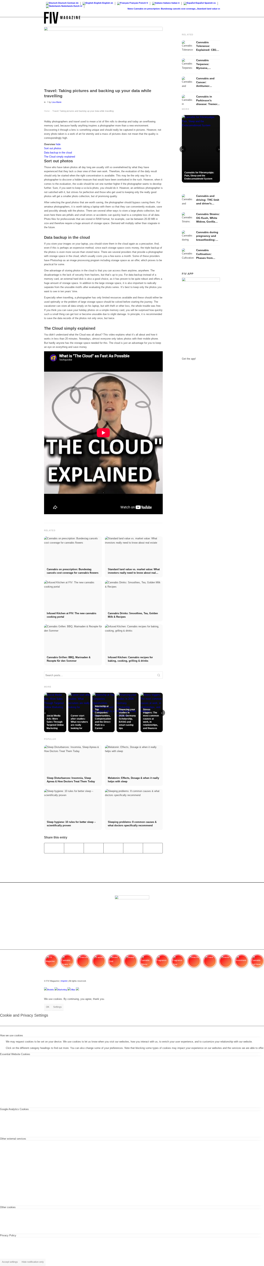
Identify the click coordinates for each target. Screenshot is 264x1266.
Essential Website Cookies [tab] (15, 1054)
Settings (57, 1007)
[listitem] (51, 962)
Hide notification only (33, 1262)
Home (47, 111)
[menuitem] (216, 18)
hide (58, 144)
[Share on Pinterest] (113, 848)
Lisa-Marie (56, 102)
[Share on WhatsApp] (93, 848)
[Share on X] (74, 848)
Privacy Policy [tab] (8, 1235)
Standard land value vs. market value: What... (211, 9)
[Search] (216, 18)
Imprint (64, 981)
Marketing (62, 989)
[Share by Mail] (153, 848)
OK (47, 1007)
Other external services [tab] (13, 1138)
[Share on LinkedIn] (133, 848)
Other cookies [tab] (8, 1207)
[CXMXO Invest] (77, 989)
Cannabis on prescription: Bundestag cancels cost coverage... (156, 9)
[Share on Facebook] (54, 848)
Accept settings (10, 1262)
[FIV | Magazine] (62, 18)
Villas (73, 989)
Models (50, 989)
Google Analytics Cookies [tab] (14, 1109)
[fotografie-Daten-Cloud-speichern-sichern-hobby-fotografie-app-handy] (103, 56)
